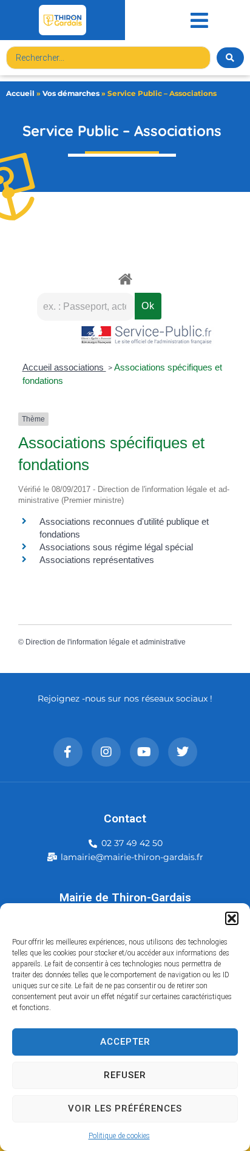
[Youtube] (144, 752)
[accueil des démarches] (125, 278)
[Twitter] (182, 752)
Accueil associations (64, 367)
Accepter (125, 1041)
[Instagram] (106, 752)
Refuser (125, 1075)
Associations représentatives (96, 560)
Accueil (20, 93)
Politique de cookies (119, 1136)
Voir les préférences (125, 1108)
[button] (232, 918)
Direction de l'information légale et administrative (105, 642)
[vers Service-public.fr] (147, 335)
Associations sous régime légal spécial (116, 547)
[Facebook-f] (68, 752)
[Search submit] (230, 57)
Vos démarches (71, 93)
